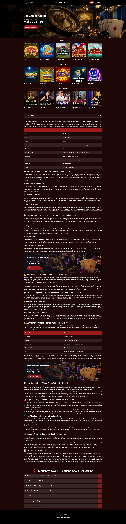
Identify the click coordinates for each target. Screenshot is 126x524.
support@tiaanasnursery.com (63, 517)
